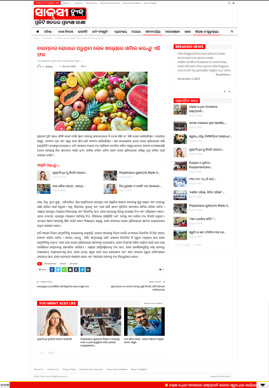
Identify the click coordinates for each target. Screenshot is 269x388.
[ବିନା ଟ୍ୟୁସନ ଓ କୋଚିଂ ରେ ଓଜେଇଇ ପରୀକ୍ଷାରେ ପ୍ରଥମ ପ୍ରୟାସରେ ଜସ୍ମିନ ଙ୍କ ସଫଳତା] (110, 189)
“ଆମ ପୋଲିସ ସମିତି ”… (202, 219)
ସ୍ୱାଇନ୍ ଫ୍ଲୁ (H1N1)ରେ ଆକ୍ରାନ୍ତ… (210, 136)
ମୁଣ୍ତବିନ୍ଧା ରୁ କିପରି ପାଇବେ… (69, 173)
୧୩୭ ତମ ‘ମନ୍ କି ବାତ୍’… (203, 179)
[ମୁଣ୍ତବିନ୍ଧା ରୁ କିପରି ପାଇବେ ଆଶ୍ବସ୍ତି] (43, 175)
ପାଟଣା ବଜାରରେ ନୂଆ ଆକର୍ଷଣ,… (208, 123)
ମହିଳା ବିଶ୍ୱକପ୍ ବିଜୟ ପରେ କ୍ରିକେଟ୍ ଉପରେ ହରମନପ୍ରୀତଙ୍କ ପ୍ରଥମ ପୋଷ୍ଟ (201, 55)
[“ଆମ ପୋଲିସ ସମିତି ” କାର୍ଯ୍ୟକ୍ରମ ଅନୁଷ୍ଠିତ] (180, 222)
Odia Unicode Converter (110, 3)
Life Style (73, 264)
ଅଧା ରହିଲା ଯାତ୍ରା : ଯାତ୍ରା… (68, 186)
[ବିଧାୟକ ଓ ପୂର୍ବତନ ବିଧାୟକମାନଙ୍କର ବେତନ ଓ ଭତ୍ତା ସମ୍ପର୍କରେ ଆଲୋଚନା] (180, 166)
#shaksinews (50, 264)
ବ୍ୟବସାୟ (120, 31)
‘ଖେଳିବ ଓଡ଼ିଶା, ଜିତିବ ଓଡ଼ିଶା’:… (207, 192)
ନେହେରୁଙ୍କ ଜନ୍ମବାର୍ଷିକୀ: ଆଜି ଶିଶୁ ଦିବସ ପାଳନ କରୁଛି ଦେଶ (63, 286)
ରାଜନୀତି (82, 31)
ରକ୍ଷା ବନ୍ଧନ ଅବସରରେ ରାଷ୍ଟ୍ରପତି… (203, 109)
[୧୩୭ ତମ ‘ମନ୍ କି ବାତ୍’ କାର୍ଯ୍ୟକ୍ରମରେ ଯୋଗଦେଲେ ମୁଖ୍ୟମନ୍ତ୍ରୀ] (180, 182)
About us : (67, 3)
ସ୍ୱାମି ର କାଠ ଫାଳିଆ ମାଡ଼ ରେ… (207, 232)
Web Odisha (226, 376)
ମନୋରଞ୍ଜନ (172, 31)
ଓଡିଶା (48, 31)
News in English (150, 3)
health (63, 264)
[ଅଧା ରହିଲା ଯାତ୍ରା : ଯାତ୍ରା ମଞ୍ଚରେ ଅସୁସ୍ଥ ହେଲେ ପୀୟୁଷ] (43, 189)
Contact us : (79, 3)
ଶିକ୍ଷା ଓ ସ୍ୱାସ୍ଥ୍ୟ (207, 31)
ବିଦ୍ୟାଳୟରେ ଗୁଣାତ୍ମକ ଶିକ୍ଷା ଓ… (139, 173)
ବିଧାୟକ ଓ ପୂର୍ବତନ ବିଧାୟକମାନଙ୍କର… (200, 165)
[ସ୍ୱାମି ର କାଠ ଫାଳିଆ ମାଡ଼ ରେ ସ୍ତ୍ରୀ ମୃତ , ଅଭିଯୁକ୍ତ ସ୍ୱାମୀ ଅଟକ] (180, 235)
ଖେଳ (188, 31)
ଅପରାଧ (136, 31)
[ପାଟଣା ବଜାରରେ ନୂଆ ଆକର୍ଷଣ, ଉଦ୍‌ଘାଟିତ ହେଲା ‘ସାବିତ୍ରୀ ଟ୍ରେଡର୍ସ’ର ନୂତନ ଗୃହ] (180, 126)
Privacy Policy (91, 3)
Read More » (223, 74)
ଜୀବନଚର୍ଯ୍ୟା (153, 31)
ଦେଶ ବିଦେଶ (65, 31)
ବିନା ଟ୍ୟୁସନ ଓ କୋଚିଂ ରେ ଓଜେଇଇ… (140, 186)
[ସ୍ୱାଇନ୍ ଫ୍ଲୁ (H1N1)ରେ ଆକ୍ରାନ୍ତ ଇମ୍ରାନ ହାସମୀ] (180, 139)
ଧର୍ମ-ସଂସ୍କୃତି (100, 31)
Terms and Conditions (132, 3)
